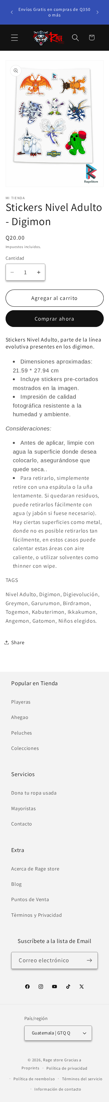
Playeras (21, 701)
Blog (16, 883)
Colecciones (25, 748)
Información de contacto (57, 1089)
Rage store (53, 1059)
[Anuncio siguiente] (97, 12)
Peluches (21, 732)
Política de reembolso (34, 1078)
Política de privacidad (66, 1068)
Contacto (21, 823)
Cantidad (15, 258)
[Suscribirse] (90, 960)
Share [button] (18, 642)
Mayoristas (23, 808)
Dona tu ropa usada (34, 792)
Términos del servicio (82, 1078)
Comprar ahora (55, 318)
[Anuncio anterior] (12, 12)
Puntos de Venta (30, 899)
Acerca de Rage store (35, 868)
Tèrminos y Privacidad (36, 914)
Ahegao (20, 717)
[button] (14, 37)
